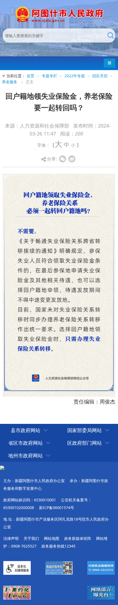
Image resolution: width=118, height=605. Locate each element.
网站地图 (51, 538)
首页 (30, 75)
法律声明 (11, 538)
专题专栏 (49, 75)
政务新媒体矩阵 (77, 538)
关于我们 (31, 538)
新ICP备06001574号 (56, 507)
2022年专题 (74, 75)
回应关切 (100, 75)
